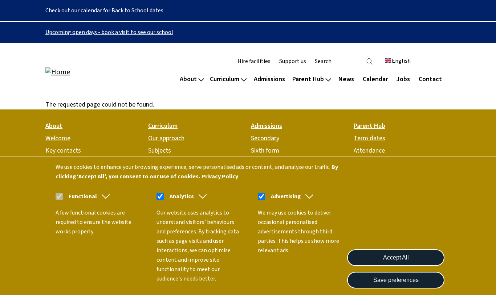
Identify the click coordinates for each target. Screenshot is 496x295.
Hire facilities (254, 61)
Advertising (286, 196)
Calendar (375, 79)
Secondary (265, 138)
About (188, 79)
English (401, 61)
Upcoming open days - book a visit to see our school (109, 32)
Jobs (403, 79)
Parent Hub (308, 79)
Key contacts (63, 150)
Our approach (166, 138)
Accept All (396, 257)
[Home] (91, 71)
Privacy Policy (220, 176)
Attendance (369, 150)
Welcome (57, 138)
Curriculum (224, 79)
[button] (104, 196)
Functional (83, 196)
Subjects (159, 150)
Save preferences (396, 280)
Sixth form (265, 150)
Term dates (369, 138)
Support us (292, 61)
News (346, 79)
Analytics (182, 196)
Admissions (269, 79)
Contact (430, 79)
